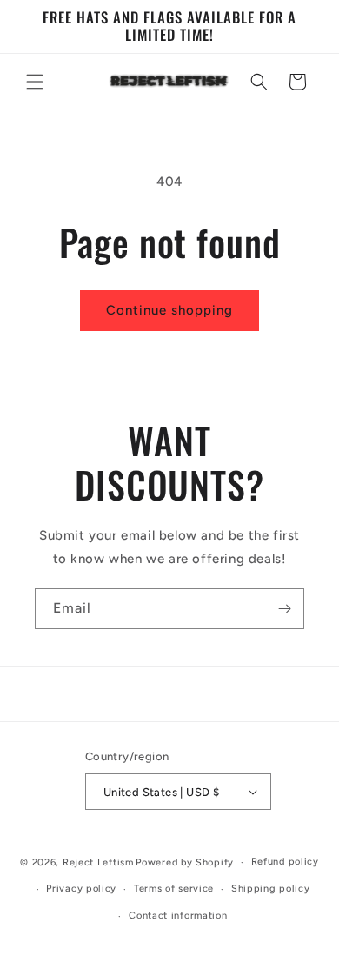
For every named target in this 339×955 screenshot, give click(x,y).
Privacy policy (81, 888)
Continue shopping (169, 310)
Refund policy (285, 861)
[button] (35, 82)
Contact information (178, 915)
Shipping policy (270, 888)
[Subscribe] (284, 608)
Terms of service (174, 888)
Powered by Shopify (185, 862)
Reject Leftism (98, 862)
